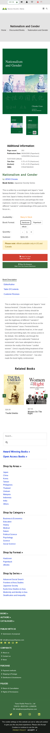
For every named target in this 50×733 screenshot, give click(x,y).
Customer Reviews (11, 294)
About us (6, 653)
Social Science (9, 544)
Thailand (6, 488)
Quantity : (7, 232)
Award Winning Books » (16, 452)
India (5, 501)
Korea (5, 479)
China (5, 475)
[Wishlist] (33, 2)
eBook (24, 227)
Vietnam (6, 491)
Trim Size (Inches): (10, 163)
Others (6, 504)
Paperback (7, 562)
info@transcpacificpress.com (13, 640)
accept (32, 730)
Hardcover (7, 558)
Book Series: (8, 183)
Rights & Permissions (10, 692)
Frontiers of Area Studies (13, 583)
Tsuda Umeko (11, 413)
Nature (6, 531)
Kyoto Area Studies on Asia (14, 589)
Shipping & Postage (10, 674)
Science (6, 541)
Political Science (10, 534)
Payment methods (9, 670)
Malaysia (7, 494)
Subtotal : (7, 237)
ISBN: (9, 167)
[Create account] (28, 2)
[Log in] (22, 2)
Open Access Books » (15, 457)
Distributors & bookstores (12, 677)
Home (3, 30)
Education (7, 522)
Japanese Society (10, 586)
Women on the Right (35, 412)
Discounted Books (17, 30)
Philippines (7, 485)
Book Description (10, 280)
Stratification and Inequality (14, 595)
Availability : (8, 217)
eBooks (6, 565)
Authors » (5, 617)
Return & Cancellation (11, 688)
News (5, 660)
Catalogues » (7, 621)
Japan (5, 472)
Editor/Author (9, 284)
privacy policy (19, 730)
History (6, 525)
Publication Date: (14, 153)
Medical (6, 528)
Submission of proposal (11, 634)
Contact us (7, 656)
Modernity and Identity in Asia (15, 592)
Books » (4, 613)
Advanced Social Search (13, 579)
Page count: (12, 150)
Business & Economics (12, 519)
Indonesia (7, 498)
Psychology (8, 538)
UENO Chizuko (11, 179)
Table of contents (11, 289)
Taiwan (6, 482)
